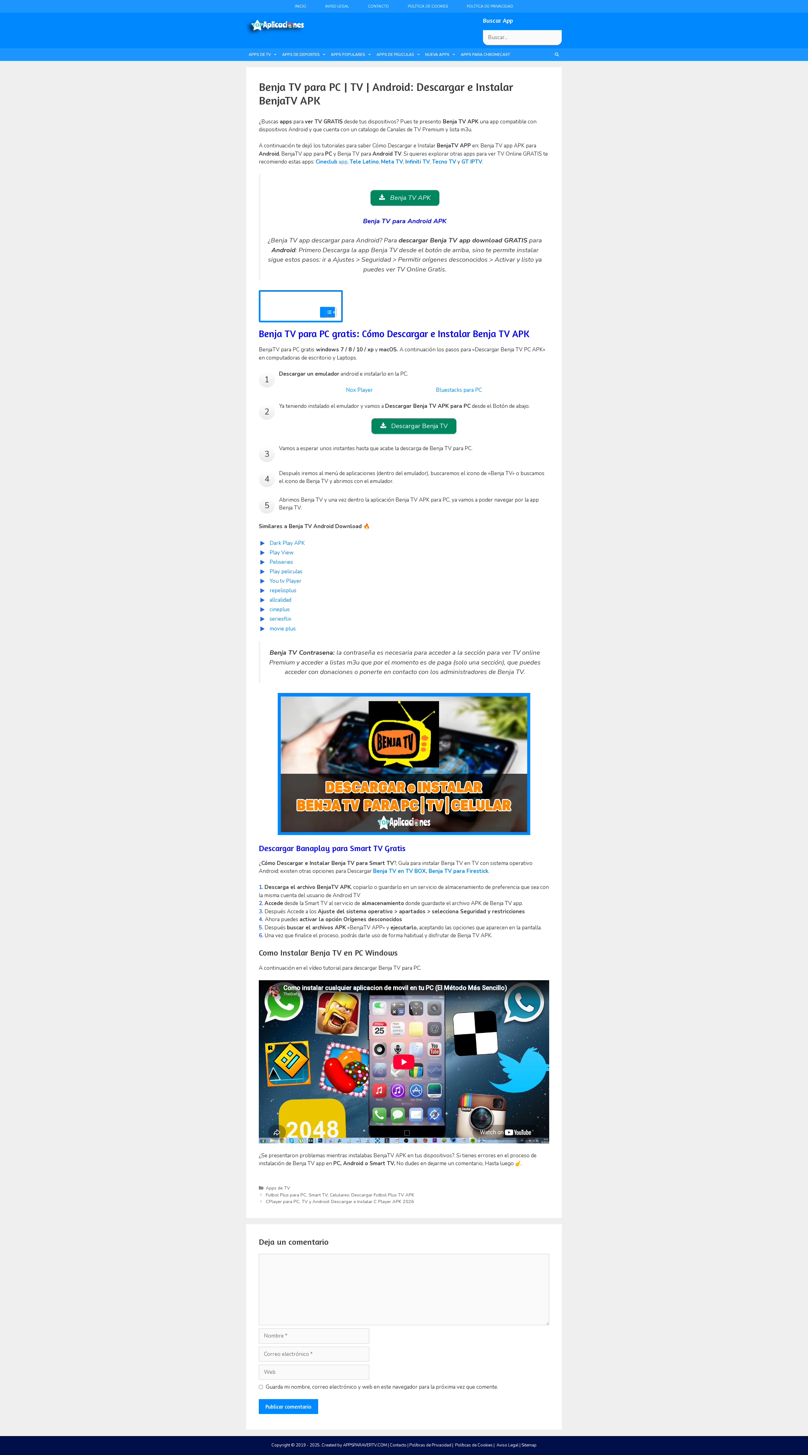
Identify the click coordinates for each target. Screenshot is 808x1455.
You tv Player (286, 581)
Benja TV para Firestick (458, 871)
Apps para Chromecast (485, 54)
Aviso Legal (337, 6)
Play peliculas (286, 571)
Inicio (300, 6)
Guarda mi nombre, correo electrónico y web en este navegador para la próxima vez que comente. (382, 1387)
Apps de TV (260, 54)
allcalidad (280, 600)
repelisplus (283, 590)
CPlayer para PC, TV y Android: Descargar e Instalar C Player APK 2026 (340, 1201)
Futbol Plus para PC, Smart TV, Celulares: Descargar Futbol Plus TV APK (340, 1195)
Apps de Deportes (301, 54)
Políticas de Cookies (474, 1445)
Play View (282, 552)
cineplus (280, 609)
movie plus (283, 628)
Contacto (378, 6)
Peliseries (281, 562)
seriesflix (280, 619)
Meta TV (392, 161)
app (332, 161)
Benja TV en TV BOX (399, 871)
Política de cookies (428, 6)
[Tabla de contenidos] (330, 312)
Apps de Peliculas (395, 54)
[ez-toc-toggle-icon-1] (327, 312)
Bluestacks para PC (459, 390)
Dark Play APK (287, 543)
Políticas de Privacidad (430, 1445)
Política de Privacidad (490, 6)
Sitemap (529, 1445)
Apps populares (348, 54)
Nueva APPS (437, 54)
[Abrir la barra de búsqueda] (557, 54)
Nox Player (359, 390)
